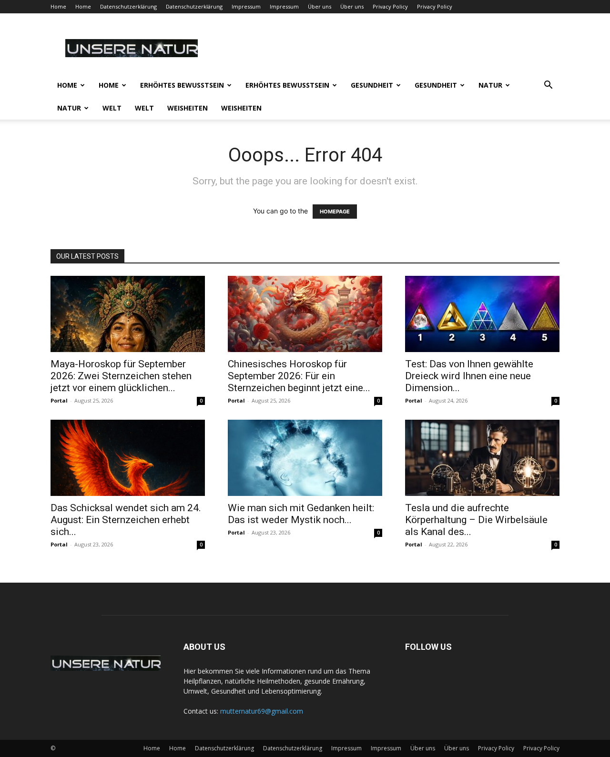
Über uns (319, 6)
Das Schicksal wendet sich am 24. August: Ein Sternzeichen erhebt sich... (126, 519)
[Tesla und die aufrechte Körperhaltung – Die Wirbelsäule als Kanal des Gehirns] (482, 458)
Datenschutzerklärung (128, 6)
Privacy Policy (390, 6)
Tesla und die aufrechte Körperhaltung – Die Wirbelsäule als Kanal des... (476, 519)
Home (58, 6)
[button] (548, 86)
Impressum (246, 6)
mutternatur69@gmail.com (261, 711)
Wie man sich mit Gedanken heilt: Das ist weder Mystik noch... (301, 513)
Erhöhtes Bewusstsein (182, 85)
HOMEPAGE (335, 211)
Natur (490, 85)
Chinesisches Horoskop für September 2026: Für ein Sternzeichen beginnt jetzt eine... (299, 376)
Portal (59, 400)
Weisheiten (187, 107)
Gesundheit (372, 85)
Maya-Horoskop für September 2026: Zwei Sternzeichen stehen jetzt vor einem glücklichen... (121, 376)
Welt (112, 107)
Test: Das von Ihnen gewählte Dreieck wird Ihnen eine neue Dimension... (469, 376)
